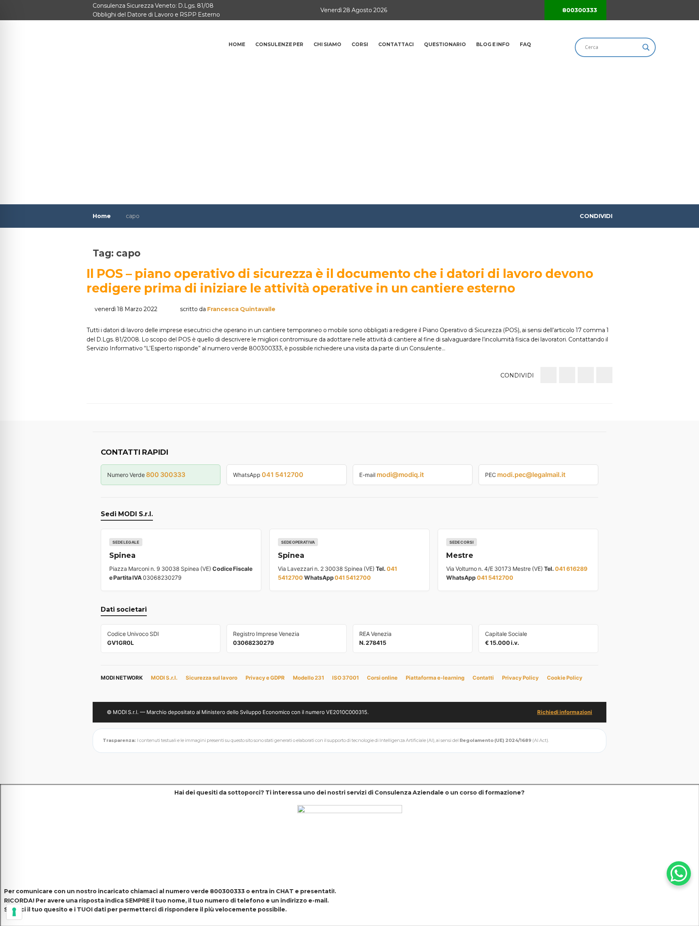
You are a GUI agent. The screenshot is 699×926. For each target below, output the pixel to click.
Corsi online (382, 677)
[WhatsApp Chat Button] (679, 873)
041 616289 (571, 568)
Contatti (483, 677)
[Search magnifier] (646, 47)
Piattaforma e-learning (435, 677)
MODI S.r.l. (164, 677)
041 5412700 (282, 474)
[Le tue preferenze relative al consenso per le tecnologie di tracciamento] (14, 912)
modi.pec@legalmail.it (531, 474)
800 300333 (165, 474)
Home (102, 216)
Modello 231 (308, 677)
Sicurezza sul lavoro (211, 677)
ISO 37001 (345, 677)
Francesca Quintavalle (241, 309)
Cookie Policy (564, 677)
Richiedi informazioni (564, 712)
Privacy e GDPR (265, 677)
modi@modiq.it (400, 474)
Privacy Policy (520, 677)
